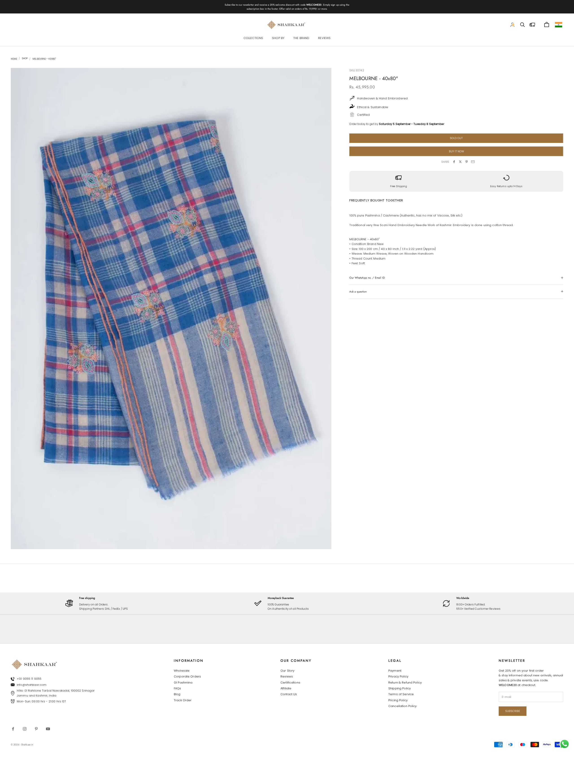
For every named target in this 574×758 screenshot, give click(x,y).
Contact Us (288, 694)
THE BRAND (301, 38)
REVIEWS (324, 38)
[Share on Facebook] (454, 162)
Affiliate (285, 688)
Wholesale (181, 670)
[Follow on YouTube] (48, 729)
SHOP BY (278, 38)
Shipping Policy (399, 688)
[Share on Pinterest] (466, 162)
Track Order (182, 700)
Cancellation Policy (402, 706)
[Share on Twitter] (460, 162)
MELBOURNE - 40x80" (44, 59)
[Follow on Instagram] (24, 729)
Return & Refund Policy (405, 682)
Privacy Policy (398, 676)
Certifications (290, 682)
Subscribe (512, 711)
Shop (24, 58)
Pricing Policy (398, 700)
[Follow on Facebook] (13, 729)
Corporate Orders (187, 676)
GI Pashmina (183, 682)
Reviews (286, 676)
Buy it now (456, 151)
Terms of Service (401, 694)
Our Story (287, 670)
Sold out (456, 138)
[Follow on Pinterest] (36, 729)
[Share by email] (473, 162)
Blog (177, 694)
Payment (394, 670)
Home (14, 59)
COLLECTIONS (253, 38)
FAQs (177, 688)
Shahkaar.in (27, 744)
